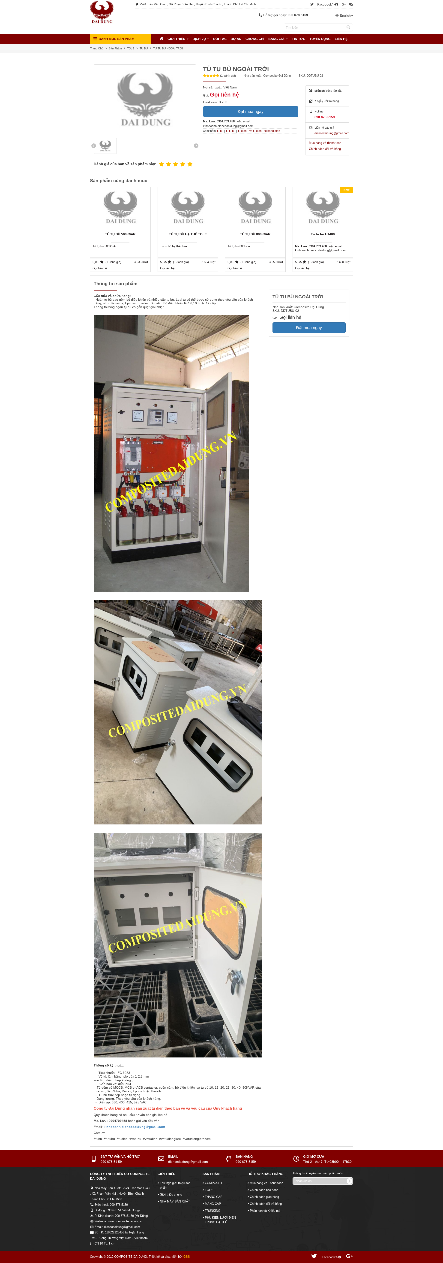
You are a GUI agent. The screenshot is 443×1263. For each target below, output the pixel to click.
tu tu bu (230, 131)
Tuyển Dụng (320, 39)
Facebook (324, 4)
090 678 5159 (324, 117)
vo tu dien (255, 131)
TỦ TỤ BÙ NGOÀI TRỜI (168, 48)
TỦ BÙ (144, 48)
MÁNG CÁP (213, 1203)
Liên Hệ (341, 39)
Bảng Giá (276, 39)
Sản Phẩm (115, 48)
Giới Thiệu (177, 39)
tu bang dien (272, 131)
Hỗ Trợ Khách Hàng (265, 1174)
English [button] (345, 15)
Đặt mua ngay (250, 111)
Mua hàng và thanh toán (325, 143)
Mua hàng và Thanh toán (266, 1183)
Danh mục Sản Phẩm (116, 39)
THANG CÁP (213, 1197)
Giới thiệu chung (171, 1194)
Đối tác (220, 39)
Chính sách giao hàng (264, 1197)
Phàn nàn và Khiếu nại (265, 1210)
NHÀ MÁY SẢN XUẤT (175, 1201)
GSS (186, 1256)
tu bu (220, 131)
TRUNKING (212, 1210)
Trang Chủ (96, 48)
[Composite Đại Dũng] (102, 12)
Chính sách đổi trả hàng (325, 149)
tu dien (242, 131)
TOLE (130, 48)
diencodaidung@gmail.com (331, 133)
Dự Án (236, 39)
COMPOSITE (214, 1183)
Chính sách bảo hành (264, 1190)
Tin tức (298, 39)
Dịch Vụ (200, 39)
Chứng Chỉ (254, 39)
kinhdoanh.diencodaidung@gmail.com (134, 1127)
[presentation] (93, 145)
